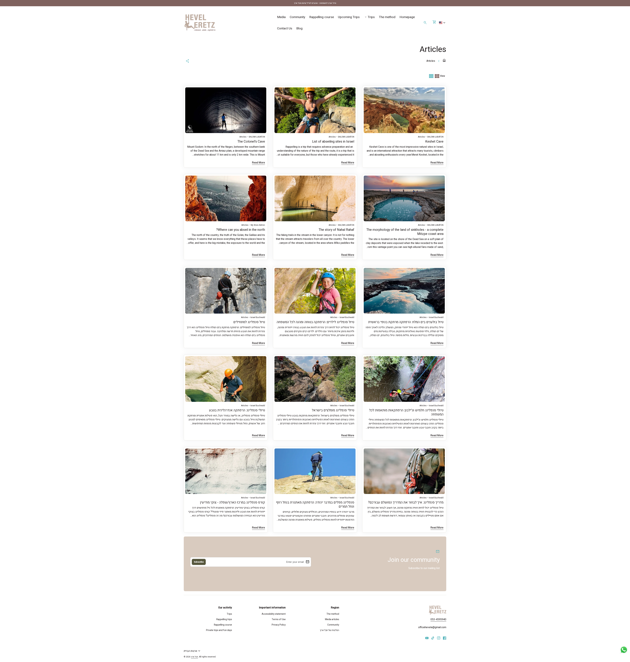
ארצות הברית (192, 651)
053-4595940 (438, 619)
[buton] (442, 23)
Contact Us (284, 28)
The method (387, 17)
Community (297, 17)
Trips (369, 17)
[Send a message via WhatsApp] (623, 649)
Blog (299, 28)
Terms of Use (279, 619)
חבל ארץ (194, 656)
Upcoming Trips (349, 17)
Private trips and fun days (219, 630)
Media (281, 17)
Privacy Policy (279, 625)
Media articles (332, 619)
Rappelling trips (224, 619)
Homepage (407, 17)
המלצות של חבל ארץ (329, 630)
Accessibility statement (274, 614)
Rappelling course (321, 17)
